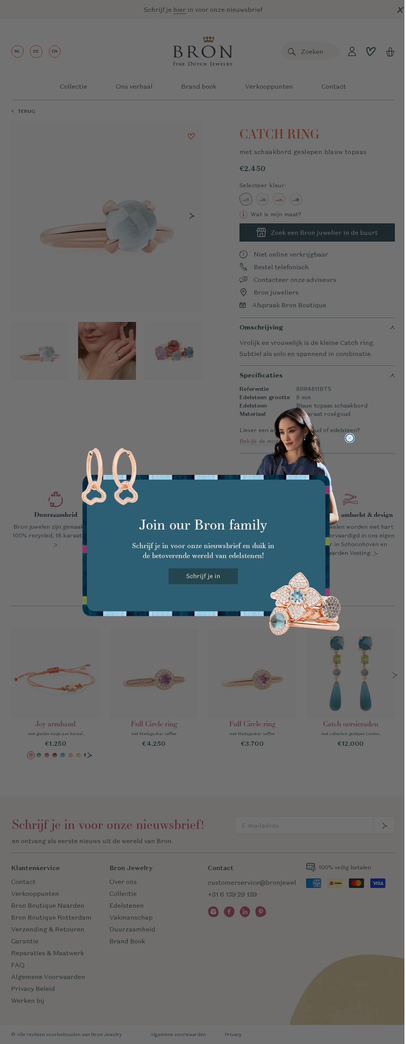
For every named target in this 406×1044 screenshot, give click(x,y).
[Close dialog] (350, 438)
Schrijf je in (203, 576)
